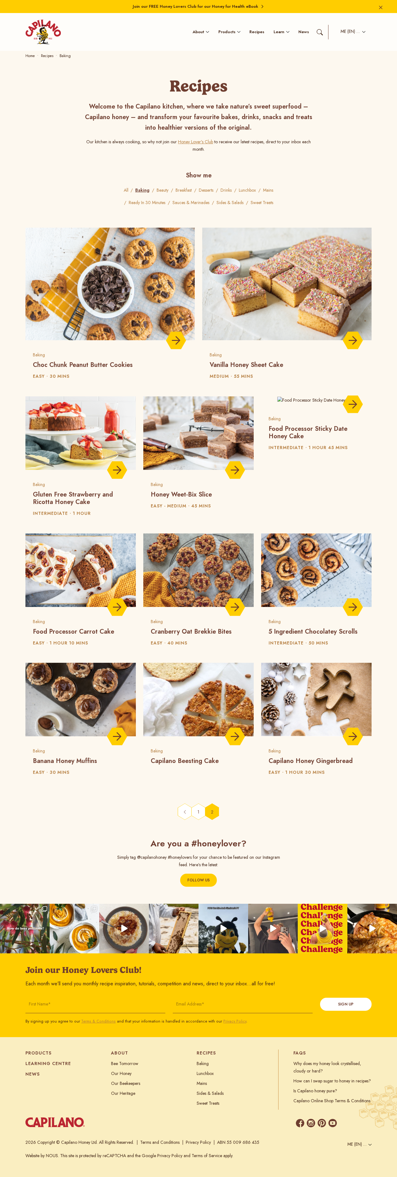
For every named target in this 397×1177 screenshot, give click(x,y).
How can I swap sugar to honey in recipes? (332, 1081)
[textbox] (351, 32)
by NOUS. (50, 1155)
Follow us (198, 880)
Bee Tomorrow (124, 1063)
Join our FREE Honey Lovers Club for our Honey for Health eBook (195, 6)
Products (226, 32)
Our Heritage (123, 1093)
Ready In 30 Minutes (147, 202)
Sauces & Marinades (190, 202)
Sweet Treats (262, 202)
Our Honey (121, 1073)
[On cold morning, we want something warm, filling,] (124, 928)
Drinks (226, 190)
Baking (142, 190)
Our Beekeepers (125, 1083)
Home (30, 56)
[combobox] (351, 32)
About (198, 32)
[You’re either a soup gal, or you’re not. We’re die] (74, 928)
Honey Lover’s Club (195, 142)
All (126, 190)
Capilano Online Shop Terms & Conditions (331, 1101)
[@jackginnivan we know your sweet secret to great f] (223, 928)
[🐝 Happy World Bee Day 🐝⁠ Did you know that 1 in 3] (173, 928)
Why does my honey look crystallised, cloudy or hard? (327, 1067)
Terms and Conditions (160, 1142)
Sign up (346, 1004)
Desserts (206, 190)
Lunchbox (247, 190)
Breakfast (184, 190)
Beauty (162, 190)
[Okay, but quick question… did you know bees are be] (25, 928)
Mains (268, 190)
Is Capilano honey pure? (315, 1091)
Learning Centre (48, 1063)
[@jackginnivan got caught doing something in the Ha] (322, 928)
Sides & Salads (229, 202)
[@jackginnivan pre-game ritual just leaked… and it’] (273, 928)
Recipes (256, 32)
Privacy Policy (234, 1021)
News (303, 32)
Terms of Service (207, 1155)
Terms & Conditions (98, 1021)
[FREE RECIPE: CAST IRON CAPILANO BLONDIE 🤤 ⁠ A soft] (372, 928)
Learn (279, 32)
